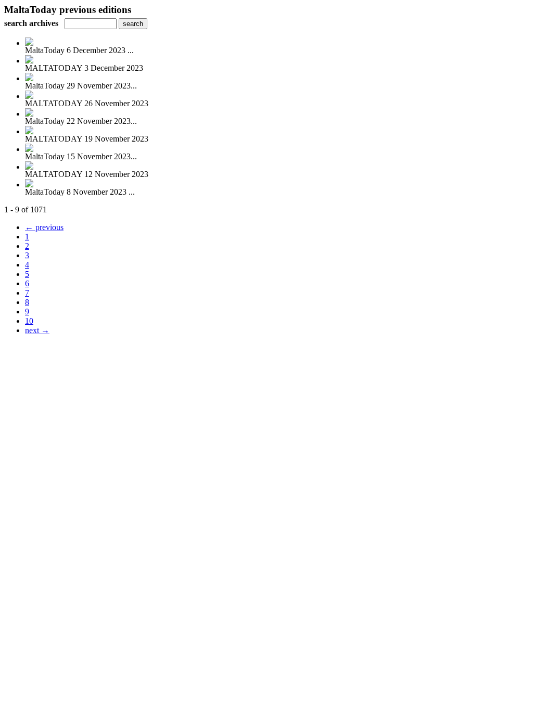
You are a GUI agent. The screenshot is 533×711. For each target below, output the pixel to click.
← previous (44, 227)
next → (37, 330)
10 (29, 320)
